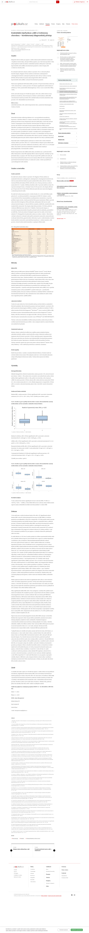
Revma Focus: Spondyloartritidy (64, 201)
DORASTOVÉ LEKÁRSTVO (64, 116)
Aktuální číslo (61, 139)
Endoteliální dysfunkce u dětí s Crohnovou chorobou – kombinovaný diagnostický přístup (68, 92)
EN (87, 2)
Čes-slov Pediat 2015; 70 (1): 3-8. (24, 49)
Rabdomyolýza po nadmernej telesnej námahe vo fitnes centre (68, 95)
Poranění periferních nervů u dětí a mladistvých (43, 850)
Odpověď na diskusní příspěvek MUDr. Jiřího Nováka (67, 114)
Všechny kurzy (60, 218)
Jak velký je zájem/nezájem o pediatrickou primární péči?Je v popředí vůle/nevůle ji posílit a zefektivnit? (68, 122)
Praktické (64, 873)
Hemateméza (62, 106)
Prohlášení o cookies (18, 875)
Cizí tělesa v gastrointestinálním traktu (66, 104)
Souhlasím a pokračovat (77, 929)
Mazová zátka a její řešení (63, 180)
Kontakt (15, 869)
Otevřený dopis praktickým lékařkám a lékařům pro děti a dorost (68, 119)
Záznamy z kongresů (50, 883)
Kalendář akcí (64, 875)
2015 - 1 (36, 30)
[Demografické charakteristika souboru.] (32, 243)
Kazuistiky (32, 879)
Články (36, 24)
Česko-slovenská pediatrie (30, 30)
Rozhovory (32, 875)
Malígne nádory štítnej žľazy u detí (21, 849)
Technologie (32, 871)
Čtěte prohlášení (44, 895)
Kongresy (58, 24)
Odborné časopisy (20, 30)
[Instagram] (74, 895)
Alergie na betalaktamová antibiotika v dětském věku (68, 129)
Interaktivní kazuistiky (50, 871)
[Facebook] (72, 895)
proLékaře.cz (7, 2)
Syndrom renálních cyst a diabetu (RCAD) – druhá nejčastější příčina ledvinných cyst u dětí (68, 101)
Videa (63, 24)
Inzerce (15, 871)
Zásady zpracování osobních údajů (54, 895)
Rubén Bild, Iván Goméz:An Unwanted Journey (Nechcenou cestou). (67, 126)
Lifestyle (32, 873)
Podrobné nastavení (64, 929)
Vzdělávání (41, 24)
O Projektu (16, 873)
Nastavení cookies (17, 877)
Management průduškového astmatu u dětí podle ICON (67, 111)
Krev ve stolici (62, 108)
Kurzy (47, 869)
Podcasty (68, 24)
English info (52, 40)
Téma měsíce (33, 881)
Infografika (32, 877)
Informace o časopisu (63, 143)
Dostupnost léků (65, 877)
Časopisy (48, 24)
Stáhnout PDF (44, 40)
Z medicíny (32, 869)
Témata (53, 24)
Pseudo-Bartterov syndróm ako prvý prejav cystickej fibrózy (67, 89)
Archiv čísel (61, 136)
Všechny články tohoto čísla (64, 80)
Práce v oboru (75, 24)
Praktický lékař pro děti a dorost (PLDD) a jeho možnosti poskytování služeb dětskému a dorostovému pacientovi (68, 98)
